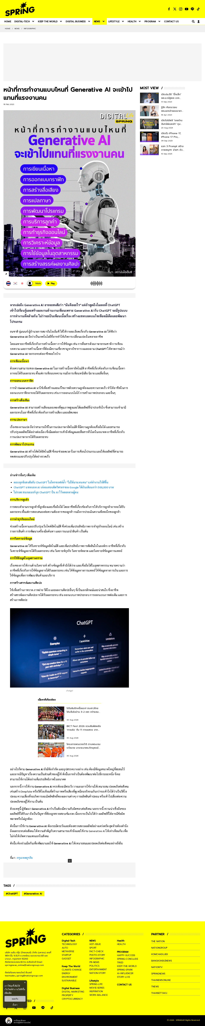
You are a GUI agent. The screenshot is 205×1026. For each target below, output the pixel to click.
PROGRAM (122, 952)
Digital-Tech (68, 940)
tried (120, 962)
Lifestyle (94, 980)
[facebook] (11, 274)
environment (70, 977)
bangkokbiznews (161, 960)
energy (66, 973)
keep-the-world (127, 966)
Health (120, 940)
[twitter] (17, 273)
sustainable (69, 980)
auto (65, 947)
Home (7, 28)
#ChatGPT (12, 893)
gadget (66, 958)
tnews (155, 986)
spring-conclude (127, 959)
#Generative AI (33, 893)
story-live (123, 977)
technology (69, 944)
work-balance (98, 995)
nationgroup (159, 947)
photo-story (97, 955)
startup (66, 955)
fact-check (96, 951)
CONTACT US (124, 984)
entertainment (98, 969)
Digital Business (71, 988)
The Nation (158, 941)
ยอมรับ (15, 999)
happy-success (126, 955)
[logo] (20, 9)
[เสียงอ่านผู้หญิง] (34, 283)
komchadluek (159, 954)
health (121, 944)
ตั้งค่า (15, 1005)
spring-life (95, 984)
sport (92, 947)
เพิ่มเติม (8, 992)
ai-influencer (125, 973)
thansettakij (159, 993)
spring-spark (125, 969)
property (67, 995)
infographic (96, 958)
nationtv (157, 967)
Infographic (30, 28)
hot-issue (95, 944)
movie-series (96, 987)
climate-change (71, 969)
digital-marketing (73, 991)
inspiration (96, 991)
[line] (22, 274)
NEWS (17, 28)
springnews (158, 973)
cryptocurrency (72, 999)
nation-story (97, 973)
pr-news (94, 962)
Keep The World (71, 966)
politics (94, 966)
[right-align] (193, 21)
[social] (169, 9)
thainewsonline (161, 980)
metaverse (68, 951)
